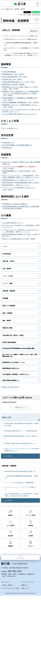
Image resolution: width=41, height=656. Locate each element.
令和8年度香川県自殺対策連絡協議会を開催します (20, 471)
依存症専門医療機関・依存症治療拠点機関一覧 (17, 145)
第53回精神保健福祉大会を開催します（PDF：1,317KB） (20, 234)
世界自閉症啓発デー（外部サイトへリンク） (16, 185)
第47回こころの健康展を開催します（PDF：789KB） (19, 239)
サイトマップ (6, 582)
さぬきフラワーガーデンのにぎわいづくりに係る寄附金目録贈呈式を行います (21, 450)
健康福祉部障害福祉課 (9, 402)
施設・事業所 (7, 320)
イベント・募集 (7, 283)
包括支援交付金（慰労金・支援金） (14, 335)
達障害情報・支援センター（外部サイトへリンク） (24, 177)
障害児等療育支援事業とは (10, 380)
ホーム (3, 9)
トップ (5, 246)
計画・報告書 (7, 268)
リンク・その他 (7, 276)
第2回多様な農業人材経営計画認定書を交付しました (20, 443)
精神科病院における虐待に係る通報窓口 (14, 204)
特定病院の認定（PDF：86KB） (12, 79)
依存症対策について (8, 142)
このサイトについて (27, 582)
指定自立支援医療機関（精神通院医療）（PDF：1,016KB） (21, 102)
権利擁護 (5, 298)
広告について (25, 588)
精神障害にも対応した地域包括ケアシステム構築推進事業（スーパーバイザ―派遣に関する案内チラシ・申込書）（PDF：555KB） (20, 93)
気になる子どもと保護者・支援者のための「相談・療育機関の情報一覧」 (19, 355)
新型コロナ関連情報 (9, 305)
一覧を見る (33, 31)
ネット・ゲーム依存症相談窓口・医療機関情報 (19, 482)
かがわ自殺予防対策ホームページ (12, 223)
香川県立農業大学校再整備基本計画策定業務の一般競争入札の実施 (21, 424)
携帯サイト (25, 585)
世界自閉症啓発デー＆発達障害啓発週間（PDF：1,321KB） (21, 182)
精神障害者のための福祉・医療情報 (13, 84)
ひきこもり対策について (10, 128)
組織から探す (9, 9)
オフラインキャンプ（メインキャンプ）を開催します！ (21, 36)
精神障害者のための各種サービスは (13, 362)
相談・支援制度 (7, 313)
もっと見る (7, 456)
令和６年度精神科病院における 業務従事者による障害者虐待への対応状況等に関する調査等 (21, 495)
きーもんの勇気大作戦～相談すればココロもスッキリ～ (19, 114)
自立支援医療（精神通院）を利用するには (15, 374)
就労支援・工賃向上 (9, 261)
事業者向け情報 (7, 328)
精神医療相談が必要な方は (10, 368)
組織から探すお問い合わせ (10, 387)
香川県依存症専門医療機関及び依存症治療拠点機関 (18, 348)
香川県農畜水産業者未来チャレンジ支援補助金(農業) (20, 431)
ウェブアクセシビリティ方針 (10, 588)
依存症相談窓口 (7, 147)
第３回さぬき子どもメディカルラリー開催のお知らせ (20, 39)
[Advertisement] (20, 620)
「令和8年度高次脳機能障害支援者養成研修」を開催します (21, 477)
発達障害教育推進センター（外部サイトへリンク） (18, 180)
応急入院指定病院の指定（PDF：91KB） (15, 77)
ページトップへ (20, 558)
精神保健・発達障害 (9, 291)
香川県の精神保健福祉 (9, 71)
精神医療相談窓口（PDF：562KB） (13, 74)
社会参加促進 (7, 254)
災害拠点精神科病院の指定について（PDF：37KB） (18, 82)
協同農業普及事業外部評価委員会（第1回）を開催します (21, 437)
